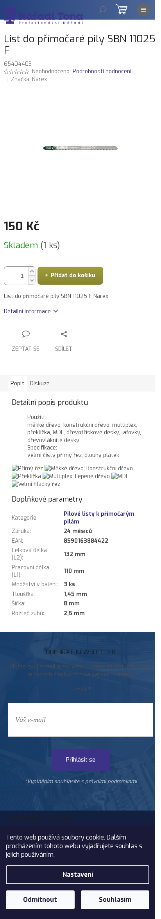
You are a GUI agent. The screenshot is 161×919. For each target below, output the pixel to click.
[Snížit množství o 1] (32, 280)
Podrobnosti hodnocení (102, 71)
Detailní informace (27, 311)
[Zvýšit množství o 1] (32, 271)
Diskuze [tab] (40, 383)
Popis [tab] (18, 383)
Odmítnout (40, 900)
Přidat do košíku (73, 275)
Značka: (29, 79)
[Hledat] (102, 10)
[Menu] (143, 10)
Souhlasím (115, 900)
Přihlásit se (80, 760)
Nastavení (78, 874)
